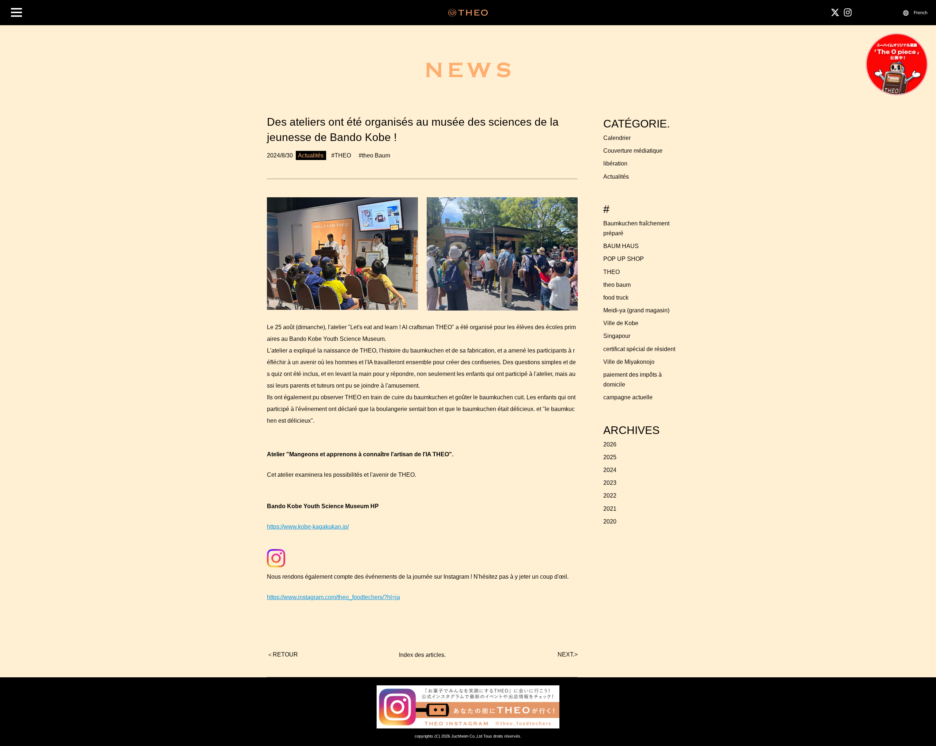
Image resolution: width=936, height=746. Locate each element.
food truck (616, 297)
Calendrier (617, 138)
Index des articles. (422, 655)
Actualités (616, 177)
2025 (609, 457)
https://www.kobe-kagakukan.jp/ (308, 527)
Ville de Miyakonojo (628, 362)
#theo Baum (374, 155)
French (921, 12)
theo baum (617, 285)
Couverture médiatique (633, 151)
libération (615, 163)
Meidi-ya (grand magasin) (636, 310)
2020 (609, 521)
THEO (611, 272)
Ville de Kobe (620, 323)
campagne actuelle (628, 397)
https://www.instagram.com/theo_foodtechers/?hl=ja (333, 597)
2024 (609, 470)
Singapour (616, 336)
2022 (609, 495)
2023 (609, 483)
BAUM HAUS (621, 246)
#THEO (341, 155)
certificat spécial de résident (639, 349)
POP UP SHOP (623, 259)
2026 (609, 444)
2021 (609, 509)
